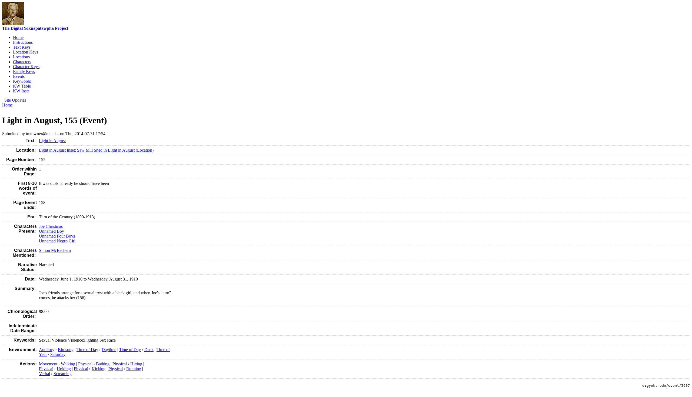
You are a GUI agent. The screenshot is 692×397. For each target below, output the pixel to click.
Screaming (63, 373)
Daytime (109, 349)
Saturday (57, 354)
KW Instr (21, 91)
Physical (85, 364)
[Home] (13, 23)
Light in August (52, 140)
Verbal (44, 373)
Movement (48, 364)
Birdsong (66, 349)
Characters (22, 61)
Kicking (98, 368)
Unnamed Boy (51, 231)
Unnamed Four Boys (57, 236)
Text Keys (22, 47)
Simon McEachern (55, 250)
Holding (64, 368)
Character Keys (26, 66)
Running (133, 368)
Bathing (102, 364)
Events (19, 76)
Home (18, 37)
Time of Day (87, 349)
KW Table (22, 86)
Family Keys (24, 71)
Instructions (23, 42)
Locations (21, 57)
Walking (68, 364)
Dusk (149, 349)
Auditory (46, 349)
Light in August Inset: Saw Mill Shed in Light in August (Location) (96, 150)
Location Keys (25, 52)
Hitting (136, 364)
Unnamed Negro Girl (57, 241)
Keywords (22, 81)
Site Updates (15, 100)
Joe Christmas (51, 226)
